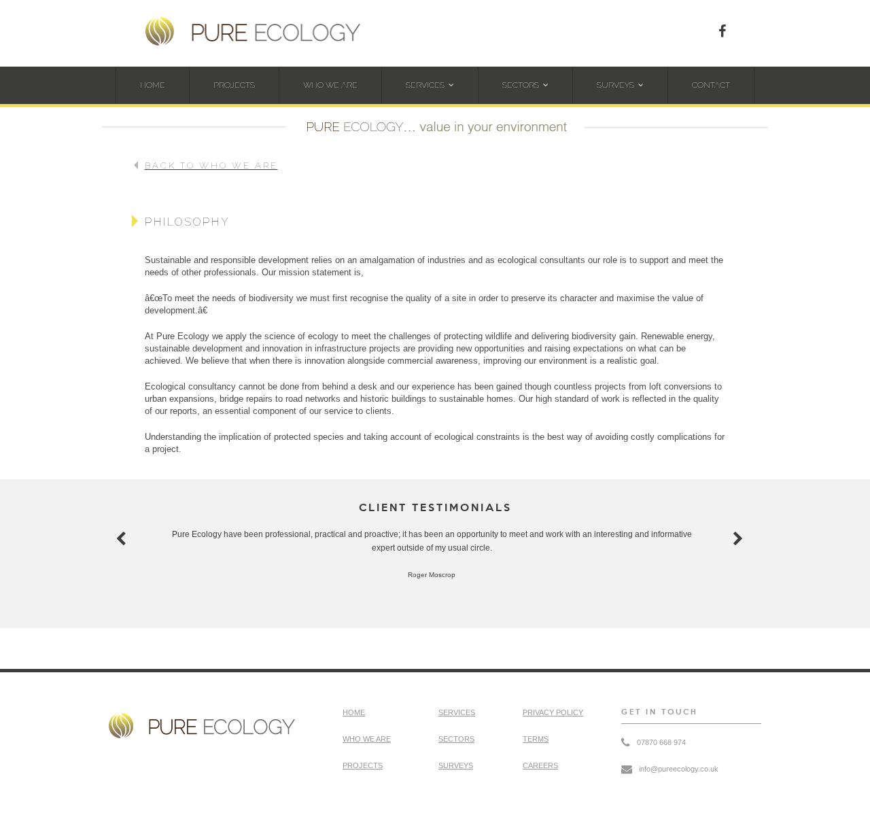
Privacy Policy (553, 712)
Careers (540, 765)
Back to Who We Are (211, 165)
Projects (234, 85)
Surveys (615, 85)
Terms (536, 739)
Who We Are (330, 85)
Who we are (367, 739)
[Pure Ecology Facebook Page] (722, 31)
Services (425, 85)
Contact (711, 85)
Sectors (520, 85)
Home (152, 85)
